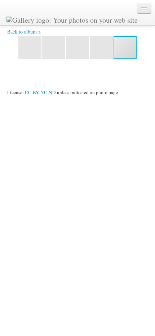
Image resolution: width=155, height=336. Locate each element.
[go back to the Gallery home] (72, 19)
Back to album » (24, 31)
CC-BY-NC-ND (40, 92)
